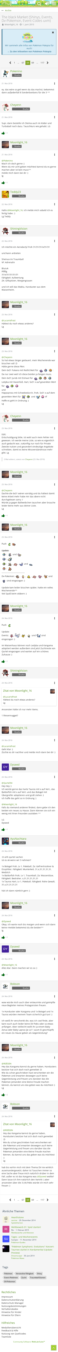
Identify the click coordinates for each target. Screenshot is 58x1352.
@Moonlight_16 (15, 210)
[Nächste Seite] (48, 63)
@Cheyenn (7, 357)
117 (42, 62)
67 (23, 62)
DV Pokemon (9, 1281)
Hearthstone (17, 1217)
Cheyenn (28, 459)
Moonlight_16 (11, 24)
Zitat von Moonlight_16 (17, 690)
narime (14, 1220)
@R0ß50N (6, 1063)
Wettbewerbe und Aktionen (22, 1232)
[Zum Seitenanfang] (54, 1348)
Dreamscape (16, 1255)
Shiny (39, 1273)
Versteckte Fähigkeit (24, 1273)
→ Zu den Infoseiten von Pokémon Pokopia (29, 51)
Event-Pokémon (11, 1277)
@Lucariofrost (8, 320)
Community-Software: (29, 1341)
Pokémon (8, 1273)
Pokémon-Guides (18, 1242)
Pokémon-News (17, 1258)
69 (33, 62)
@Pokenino (7, 160)
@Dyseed (6, 921)
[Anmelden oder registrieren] (47, 4)
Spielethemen (17, 1223)
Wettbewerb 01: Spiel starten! (26, 1227)
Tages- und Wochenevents (24, 1236)
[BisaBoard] (6, 4)
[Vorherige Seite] (10, 63)
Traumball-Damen (38, 1277)
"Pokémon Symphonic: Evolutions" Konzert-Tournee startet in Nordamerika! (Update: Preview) (32, 1249)
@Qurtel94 (7, 783)
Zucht (23, 1277)
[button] (54, 4)
